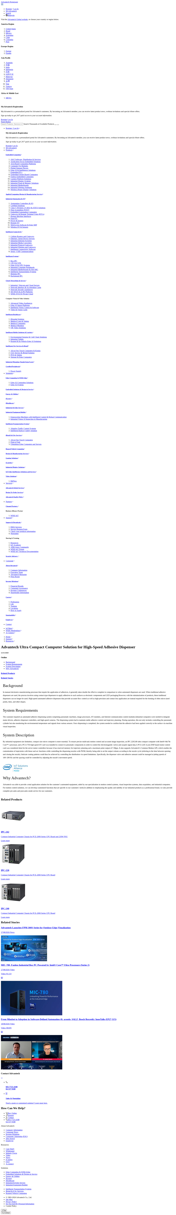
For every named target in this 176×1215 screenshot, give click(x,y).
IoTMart (9, 628)
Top (4, 1210)
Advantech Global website (18, 19)
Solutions (9, 373)
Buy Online (12, 1113)
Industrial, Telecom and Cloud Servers (25, 285)
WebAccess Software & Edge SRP (24, 225)
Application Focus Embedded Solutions (26, 162)
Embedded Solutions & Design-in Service (19, 389)
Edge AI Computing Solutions (22, 383)
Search (8, 13)
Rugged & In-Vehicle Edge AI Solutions (26, 341)
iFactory (9, 399)
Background (10, 662)
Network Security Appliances (22, 290)
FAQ (8, 1162)
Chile (8, 37)
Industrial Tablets (17, 339)
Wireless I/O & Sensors (19, 227)
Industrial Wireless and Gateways (23, 247)
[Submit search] (56, 124)
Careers (8, 597)
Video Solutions (11, 476)
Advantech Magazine (19, 575)
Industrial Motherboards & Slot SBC (24, 270)
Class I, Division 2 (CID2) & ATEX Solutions (28, 208)
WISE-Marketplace (13, 631)
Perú (7, 42)
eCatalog (9, 1160)
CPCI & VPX (16, 263)
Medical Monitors (17, 326)
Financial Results (17, 586)
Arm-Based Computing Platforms (23, 164)
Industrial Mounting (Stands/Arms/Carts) (20, 362)
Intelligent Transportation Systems (23, 272)
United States (11, 29)
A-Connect (10, 633)
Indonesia (9, 69)
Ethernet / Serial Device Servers (23, 239)
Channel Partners (12, 506)
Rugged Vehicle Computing (15, 449)
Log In (16, 9)
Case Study (10, 1149)
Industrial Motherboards (20, 185)
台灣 (8, 81)
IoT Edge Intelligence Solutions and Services (21, 472)
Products (9, 150)
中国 (8, 65)
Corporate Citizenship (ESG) (17, 1136)
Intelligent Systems (12, 256)
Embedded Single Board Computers (24, 175)
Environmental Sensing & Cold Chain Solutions (29, 337)
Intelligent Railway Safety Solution (24, 431)
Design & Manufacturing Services (17, 453)
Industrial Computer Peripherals (22, 267)
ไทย (7, 84)
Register (9, 9)
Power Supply (16, 371)
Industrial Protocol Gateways (21, 245)
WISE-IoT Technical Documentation (24, 551)
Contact (9, 624)
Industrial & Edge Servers (14, 408)
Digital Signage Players (19, 168)
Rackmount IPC (17, 276)
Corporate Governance (19, 588)
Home (8, 637)
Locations (14, 608)
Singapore (9, 79)
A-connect (10, 1164)
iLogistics (9, 463)
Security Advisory (12, 556)
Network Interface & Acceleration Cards (26, 287)
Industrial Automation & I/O (15, 199)
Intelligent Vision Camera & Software (25, 308)
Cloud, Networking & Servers (16, 281)
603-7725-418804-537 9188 (12, 1121)
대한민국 (9, 74)
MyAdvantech (11, 11)
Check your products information (23, 531)
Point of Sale (15, 442)
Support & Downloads (13, 522)
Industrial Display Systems (21, 181)
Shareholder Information (20, 593)
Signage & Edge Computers (21, 357)
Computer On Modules (19, 166)
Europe (8, 51)
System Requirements (14, 664)
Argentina (9, 35)
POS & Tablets (16, 355)
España (8, 53)
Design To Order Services (14, 492)
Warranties (15, 534)
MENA (8, 98)
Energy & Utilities (12, 394)
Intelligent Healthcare (13, 314)
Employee (9, 620)
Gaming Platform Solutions (21, 179)
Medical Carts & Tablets (20, 321)
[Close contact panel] (2, 1078)
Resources (14, 543)
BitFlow (14, 481)
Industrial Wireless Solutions (21, 187)
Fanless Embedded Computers (22, 177)
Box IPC (14, 261)
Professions (15, 602)
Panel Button (6, 122)
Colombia (9, 40)
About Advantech (11, 565)
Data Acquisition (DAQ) (20, 210)
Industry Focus (11, 1153)
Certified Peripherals (13, 366)
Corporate (9, 561)
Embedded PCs (16, 172)
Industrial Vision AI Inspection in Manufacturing (29, 419)
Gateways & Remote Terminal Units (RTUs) (27, 214)
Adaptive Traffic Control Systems (23, 428)
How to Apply (16, 610)
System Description (13, 666)
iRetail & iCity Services (14, 435)
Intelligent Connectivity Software (23, 249)
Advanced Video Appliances (21, 303)
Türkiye (9, 86)
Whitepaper (10, 1151)
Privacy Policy (11, 1202)
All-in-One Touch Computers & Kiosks (25, 351)
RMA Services (16, 527)
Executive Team (17, 572)
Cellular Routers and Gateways (22, 236)
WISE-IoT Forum (17, 549)
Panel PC (14, 218)
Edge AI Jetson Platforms (20, 305)
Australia (9, 63)
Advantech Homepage (9, 2)
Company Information (19, 570)
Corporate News (12, 1132)
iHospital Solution (17, 319)
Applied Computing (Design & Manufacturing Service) (24, 194)
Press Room (15, 577)
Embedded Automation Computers (24, 212)
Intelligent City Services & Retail (17, 346)
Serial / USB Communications (22, 251)
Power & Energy (17, 221)
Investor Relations (12, 581)
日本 (8, 72)
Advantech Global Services (15, 488)
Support (9, 518)
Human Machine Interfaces (21, 216)
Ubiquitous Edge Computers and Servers (26, 444)
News (8, 1157)
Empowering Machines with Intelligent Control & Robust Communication (39, 417)
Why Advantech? (12, 669)
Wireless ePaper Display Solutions (23, 190)
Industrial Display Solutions (15, 467)
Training (14, 606)
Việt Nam (9, 89)
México (8, 33)
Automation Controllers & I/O (22, 203)
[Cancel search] (58, 124)
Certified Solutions (18, 206)
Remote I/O (15, 223)
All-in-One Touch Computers (22, 440)
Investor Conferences (19, 590)
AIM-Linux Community (20, 547)
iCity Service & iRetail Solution (22, 353)
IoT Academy (16, 545)
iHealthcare (10, 403)
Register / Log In (12, 128)
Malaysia (11, 15)
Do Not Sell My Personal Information (20, 1204)
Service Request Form (19, 529)
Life (12, 604)
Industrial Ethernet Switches (21, 241)
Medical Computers (18, 323)
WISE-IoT (15, 516)
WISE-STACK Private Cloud (22, 294)
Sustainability (10, 615)
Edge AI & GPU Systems (20, 265)
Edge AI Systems (17, 385)
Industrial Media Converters (21, 243)
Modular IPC (15, 274)
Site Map (9, 1200)
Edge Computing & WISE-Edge (16, 378)
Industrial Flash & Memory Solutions (25, 183)
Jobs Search (10, 1139)
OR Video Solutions (18, 328)
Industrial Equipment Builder (16, 412)
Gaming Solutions (12, 458)
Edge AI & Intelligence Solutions (23, 170)
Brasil (8, 31)
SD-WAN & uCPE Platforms (22, 292)
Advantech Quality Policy (14, 497)
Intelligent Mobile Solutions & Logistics (19, 332)
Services (9, 483)
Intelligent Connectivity (14, 232)
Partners (9, 502)
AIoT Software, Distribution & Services (26, 159)
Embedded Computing (13, 155)
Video (8, 1155)
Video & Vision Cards (19, 310)
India (8, 67)
